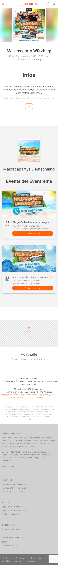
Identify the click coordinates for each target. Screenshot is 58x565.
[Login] (54, 4)
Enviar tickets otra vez (11, 514)
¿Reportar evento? (43, 417)
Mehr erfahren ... (9, 466)
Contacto (7, 558)
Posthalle (29, 354)
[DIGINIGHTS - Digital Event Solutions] (29, 4)
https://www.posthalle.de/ (12, 395)
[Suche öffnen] (3, 4)
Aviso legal (30, 397)
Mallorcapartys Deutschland (29, 169)
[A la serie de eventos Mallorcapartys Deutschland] (29, 151)
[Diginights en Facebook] (47, 558)
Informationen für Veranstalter (15, 488)
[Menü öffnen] (48, 4)
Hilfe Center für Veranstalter (14, 510)
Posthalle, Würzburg (30, 59)
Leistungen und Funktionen (14, 484)
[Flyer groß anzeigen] (29, 25)
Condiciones (42, 397)
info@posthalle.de (34, 395)
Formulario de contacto (12, 529)
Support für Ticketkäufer (12, 507)
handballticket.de (9, 545)
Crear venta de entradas (13, 491)
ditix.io (5, 542)
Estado (18, 561)
